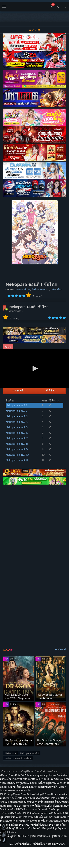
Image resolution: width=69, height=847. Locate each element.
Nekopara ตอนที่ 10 (17, 454)
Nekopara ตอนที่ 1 (16, 405)
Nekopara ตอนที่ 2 (17, 411)
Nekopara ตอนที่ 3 (17, 416)
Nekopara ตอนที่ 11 (17, 460)
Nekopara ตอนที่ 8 (17, 443)
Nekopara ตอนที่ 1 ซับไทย (28, 307)
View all (61, 649)
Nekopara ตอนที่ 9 (17, 449)
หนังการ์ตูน (56, 289)
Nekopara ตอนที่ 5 (17, 427)
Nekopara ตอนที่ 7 (17, 438)
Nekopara (10, 753)
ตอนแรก (44, 289)
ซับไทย (35, 289)
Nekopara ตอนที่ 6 (17, 432)
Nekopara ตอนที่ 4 (17, 422)
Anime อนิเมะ (22, 289)
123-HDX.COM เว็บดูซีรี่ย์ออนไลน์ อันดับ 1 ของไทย (30, 771)
